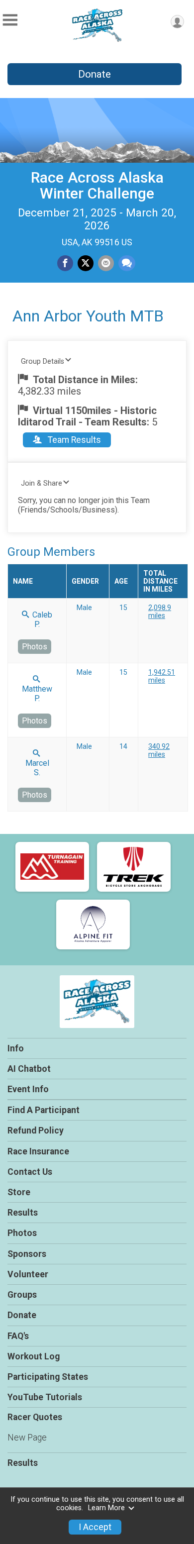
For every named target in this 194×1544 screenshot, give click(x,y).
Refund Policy (35, 1130)
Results (22, 1213)
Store (18, 1192)
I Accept (95, 1527)
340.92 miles (159, 750)
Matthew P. (37, 693)
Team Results (73, 440)
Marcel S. (37, 767)
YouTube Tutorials (44, 1397)
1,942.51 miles (161, 676)
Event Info (28, 1089)
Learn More (106, 1508)
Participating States (47, 1377)
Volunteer (27, 1274)
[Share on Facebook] (65, 263)
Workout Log (33, 1356)
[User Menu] (177, 21)
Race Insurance (38, 1151)
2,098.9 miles (159, 611)
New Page (27, 1437)
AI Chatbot (29, 1069)
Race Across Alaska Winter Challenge (97, 185)
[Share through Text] (126, 263)
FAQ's (18, 1336)
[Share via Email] (106, 263)
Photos (34, 646)
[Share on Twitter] (86, 263)
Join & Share (41, 483)
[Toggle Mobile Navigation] (10, 20)
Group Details (42, 361)
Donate (94, 74)
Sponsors (26, 1254)
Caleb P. (41, 619)
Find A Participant (43, 1110)
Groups (22, 1295)
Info (15, 1048)
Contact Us (29, 1172)
